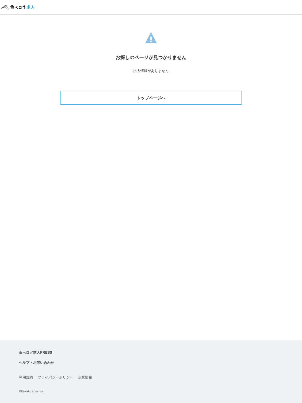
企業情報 (85, 376)
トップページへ (151, 98)
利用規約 (26, 376)
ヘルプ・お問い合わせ (36, 362)
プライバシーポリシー (55, 376)
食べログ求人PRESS (35, 352)
